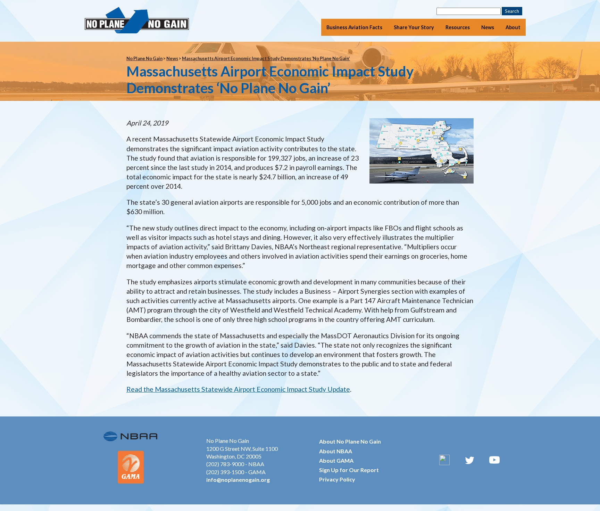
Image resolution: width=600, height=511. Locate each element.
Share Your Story (414, 27)
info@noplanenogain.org (238, 479)
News (487, 27)
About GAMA (336, 460)
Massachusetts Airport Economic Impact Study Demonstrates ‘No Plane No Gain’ (266, 58)
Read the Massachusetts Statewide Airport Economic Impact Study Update (238, 389)
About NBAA (335, 451)
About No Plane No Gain (350, 441)
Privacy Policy (337, 479)
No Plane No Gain (144, 58)
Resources (457, 27)
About (513, 27)
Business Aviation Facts (354, 27)
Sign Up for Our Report (349, 470)
